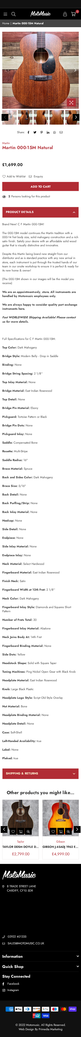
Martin (6, 143)
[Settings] (65, 13)
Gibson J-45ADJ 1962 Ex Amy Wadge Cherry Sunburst (61, 847)
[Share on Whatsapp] (54, 132)
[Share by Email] (61, 132)
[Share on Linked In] (48, 132)
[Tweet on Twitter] (35, 132)
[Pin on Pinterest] (41, 132)
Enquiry (38, 176)
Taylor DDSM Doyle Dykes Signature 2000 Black (20, 847)
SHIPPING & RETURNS (22, 773)
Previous (5, 70)
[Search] (13, 13)
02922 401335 (17, 936)
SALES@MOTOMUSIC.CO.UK (26, 943)
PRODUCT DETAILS (20, 212)
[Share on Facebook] (28, 132)
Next (75, 70)
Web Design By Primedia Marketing (40, 1029)
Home (5, 23)
